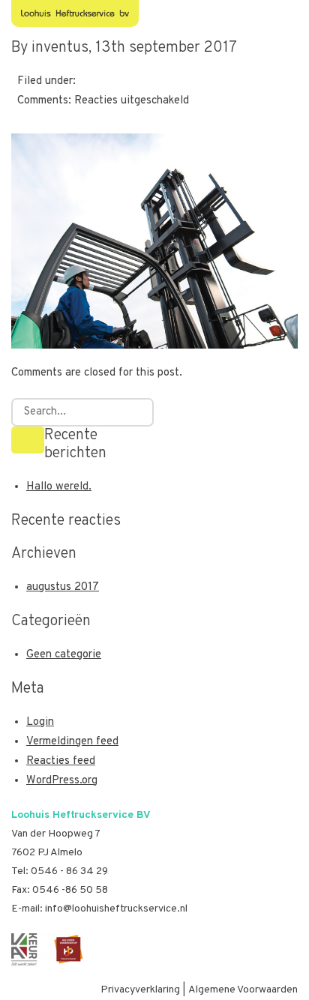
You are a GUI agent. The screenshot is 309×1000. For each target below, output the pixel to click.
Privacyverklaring (140, 990)
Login (40, 722)
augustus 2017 (62, 587)
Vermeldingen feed (72, 742)
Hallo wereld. (59, 487)
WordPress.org (62, 781)
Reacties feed (60, 761)
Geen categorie (63, 655)
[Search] (27, 440)
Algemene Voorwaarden (243, 990)
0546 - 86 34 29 (69, 871)
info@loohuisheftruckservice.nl (116, 909)
